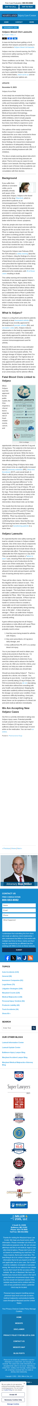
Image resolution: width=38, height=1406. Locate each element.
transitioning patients (21, 526)
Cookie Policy (24, 1309)
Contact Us (19, 1341)
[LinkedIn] (19, 957)
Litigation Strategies (12, 989)
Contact (19, 22)
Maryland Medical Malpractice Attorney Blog (17, 1064)
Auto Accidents (10, 972)
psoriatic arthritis (20, 325)
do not (24, 683)
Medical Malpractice (12, 997)
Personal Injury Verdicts (13, 1001)
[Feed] (30, 957)
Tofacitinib (19, 198)
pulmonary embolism (15, 469)
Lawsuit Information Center (13, 1042)
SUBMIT (19, 950)
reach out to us (23, 75)
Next (19, 848)
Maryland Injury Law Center (19, 15)
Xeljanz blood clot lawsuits (24, 47)
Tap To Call (10, 7)
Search (34, 1028)
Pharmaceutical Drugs (15, 736)
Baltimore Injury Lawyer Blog (13, 1052)
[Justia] (24, 957)
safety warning (22, 254)
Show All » (6, 1013)
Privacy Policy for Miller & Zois (19, 1335)
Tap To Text (27, 7)
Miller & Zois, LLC (27, 1376)
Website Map (19, 1347)
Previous (6, 848)
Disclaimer (19, 1329)
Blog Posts (19, 1353)
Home (6, 22)
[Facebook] (7, 957)
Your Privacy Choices (10, 1309)
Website (19, 1323)
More (31, 22)
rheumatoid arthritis (21, 320)
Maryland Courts (11, 993)
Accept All (13, 1395)
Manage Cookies (13, 1404)
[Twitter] (13, 957)
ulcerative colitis (8, 328)
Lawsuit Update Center (11, 1047)
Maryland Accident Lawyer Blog (14, 1057)
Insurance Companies (12, 980)
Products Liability (11, 1005)
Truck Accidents (10, 1009)
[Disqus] (19, 763)
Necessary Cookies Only (13, 1400)
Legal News (8, 984)
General (7, 976)
